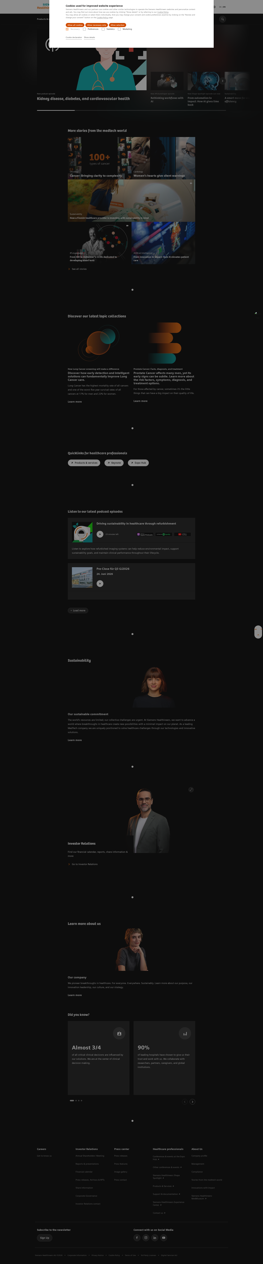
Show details (89, 37)
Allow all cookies (75, 25)
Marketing (127, 29)
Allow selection (117, 25)
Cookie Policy (162, 12)
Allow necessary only (96, 25)
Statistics (111, 29)
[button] (258, 315)
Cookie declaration (74, 37)
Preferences (93, 29)
